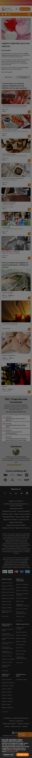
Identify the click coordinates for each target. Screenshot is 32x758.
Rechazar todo (8, 754)
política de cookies (12, 751)
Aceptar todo (22, 754)
